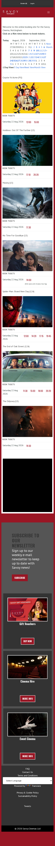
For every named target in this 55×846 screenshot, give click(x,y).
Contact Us (27, 772)
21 (29, 57)
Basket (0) (24, 3)
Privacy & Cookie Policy (27, 792)
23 (26, 57)
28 (21, 60)
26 (16, 60)
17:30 (28, 227)
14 (29, 53)
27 (18, 60)
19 (42, 53)
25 (13, 60)
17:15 (41, 336)
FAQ (28, 768)
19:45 (48, 336)
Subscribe (19, 578)
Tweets (27, 806)
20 (45, 53)
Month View (40, 67)
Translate (36, 785)
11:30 (25, 391)
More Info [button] (27, 698)
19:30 (28, 446)
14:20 (33, 336)
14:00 (28, 280)
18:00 (40, 391)
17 (37, 53)
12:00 (28, 122)
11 (39, 50)
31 (11, 64)
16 (34, 53)
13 (45, 50)
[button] (48, 12)
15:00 (36, 122)
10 (37, 50)
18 (39, 53)
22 (24, 57)
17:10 (28, 174)
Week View (29, 67)
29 (24, 60)
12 (42, 50)
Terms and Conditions (27, 775)
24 (11, 60)
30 (26, 60)
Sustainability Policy (27, 796)
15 (32, 53)
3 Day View (19, 67)
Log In (32, 3)
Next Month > (49, 47)
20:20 (36, 174)
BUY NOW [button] (27, 641)
